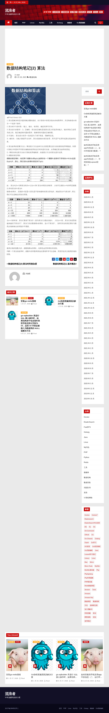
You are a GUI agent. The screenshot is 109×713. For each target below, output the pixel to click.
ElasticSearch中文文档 (92, 523)
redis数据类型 (89, 586)
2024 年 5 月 (88, 217)
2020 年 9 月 (88, 363)
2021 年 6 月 (88, 328)
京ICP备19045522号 (11, 708)
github (87, 534)
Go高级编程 (65, 12)
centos (87, 515)
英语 (85, 492)
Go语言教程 (56, 12)
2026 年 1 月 (88, 197)
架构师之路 (82, 12)
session (87, 589)
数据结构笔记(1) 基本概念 (64, 264)
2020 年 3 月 (88, 383)
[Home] (8, 22)
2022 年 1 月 (88, 293)
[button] (95, 23)
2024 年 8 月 (88, 212)
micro (92, 562)
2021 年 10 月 (89, 308)
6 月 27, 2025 (26, 333)
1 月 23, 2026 (63, 306)
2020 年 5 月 (88, 378)
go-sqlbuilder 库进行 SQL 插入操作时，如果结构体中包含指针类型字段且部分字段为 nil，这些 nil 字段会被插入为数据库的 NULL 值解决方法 (30, 323)
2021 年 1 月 (88, 353)
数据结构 (87, 477)
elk (86, 527)
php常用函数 (89, 578)
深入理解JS (73, 12)
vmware (87, 593)
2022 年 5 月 (88, 273)
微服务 (69, 23)
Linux (32, 23)
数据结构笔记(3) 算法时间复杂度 (22, 264)
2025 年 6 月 (88, 202)
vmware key (89, 597)
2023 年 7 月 (88, 237)
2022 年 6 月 (88, 268)
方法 (86, 605)
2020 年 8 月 (88, 368)
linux (93, 558)
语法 (101, 12)
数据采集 (87, 482)
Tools (94, 589)
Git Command (89, 531)
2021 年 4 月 (88, 338)
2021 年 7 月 (88, 323)
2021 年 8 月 (88, 318)
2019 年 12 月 (89, 388)
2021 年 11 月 (89, 303)
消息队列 (87, 487)
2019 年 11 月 (89, 393)
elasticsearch (89, 519)
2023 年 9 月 (88, 232)
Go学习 (93, 542)
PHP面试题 (88, 582)
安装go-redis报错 (28, 301)
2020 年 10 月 (89, 358)
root (18, 75)
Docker (86, 417)
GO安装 (87, 546)
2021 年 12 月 (89, 298)
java (96, 550)
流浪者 (10, 10)
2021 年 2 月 (88, 348)
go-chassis (89, 538)
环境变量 (88, 613)
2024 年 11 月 (89, 207)
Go (93, 534)
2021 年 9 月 (88, 313)
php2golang (89, 574)
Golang (96, 12)
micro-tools (88, 566)
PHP (23, 23)
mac (86, 562)
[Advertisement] (54, 47)
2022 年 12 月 (89, 252)
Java (85, 437)
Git (94, 527)
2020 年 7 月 (88, 373)
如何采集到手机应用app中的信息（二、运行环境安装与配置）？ (92, 148)
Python (86, 457)
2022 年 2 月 (88, 288)
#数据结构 (33, 77)
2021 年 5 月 (88, 333)
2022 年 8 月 (88, 263)
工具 (50, 23)
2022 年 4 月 (88, 278)
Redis (30, 298)
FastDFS (87, 427)
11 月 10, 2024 (88, 681)
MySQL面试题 (89, 570)
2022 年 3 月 (88, 283)
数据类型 (88, 601)
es (90, 527)
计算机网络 (88, 498)
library (87, 558)
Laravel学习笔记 (90, 554)
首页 (16, 23)
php (98, 570)
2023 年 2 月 (88, 247)
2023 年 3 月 (88, 242)
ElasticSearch (89, 422)
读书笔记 (88, 621)
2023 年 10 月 (89, 227)
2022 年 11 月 (89, 257)
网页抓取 (88, 617)
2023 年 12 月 (89, 222)
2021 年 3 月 (88, 343)
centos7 (95, 515)
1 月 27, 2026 (26, 304)
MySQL (89, 12)
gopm (87, 542)
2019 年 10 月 (89, 399)
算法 (94, 613)
